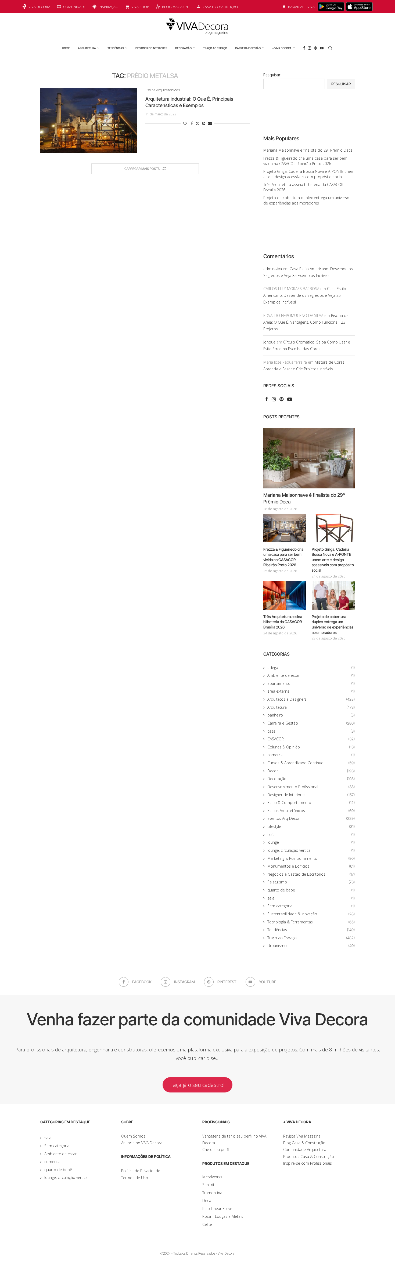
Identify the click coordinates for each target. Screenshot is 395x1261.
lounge (311, 842)
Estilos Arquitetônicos (311, 810)
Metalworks (212, 1176)
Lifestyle (311, 826)
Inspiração (109, 6)
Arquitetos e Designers (311, 699)
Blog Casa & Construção (304, 1142)
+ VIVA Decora (282, 48)
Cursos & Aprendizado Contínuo (311, 762)
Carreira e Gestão (248, 48)
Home (66, 48)
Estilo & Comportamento (311, 802)
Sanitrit (208, 1184)
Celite (207, 1224)
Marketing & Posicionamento (311, 858)
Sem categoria (311, 905)
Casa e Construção (220, 6)
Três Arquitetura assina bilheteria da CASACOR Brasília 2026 (282, 621)
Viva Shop (140, 6)
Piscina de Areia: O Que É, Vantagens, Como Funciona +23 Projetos (306, 322)
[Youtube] (322, 48)
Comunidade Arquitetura (304, 1149)
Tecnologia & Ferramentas (311, 921)
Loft (311, 834)
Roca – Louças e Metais (222, 1216)
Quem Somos (133, 1136)
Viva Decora (39, 6)
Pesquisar (271, 74)
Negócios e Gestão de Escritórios (311, 874)
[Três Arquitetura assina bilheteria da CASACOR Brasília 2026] (284, 595)
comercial (311, 754)
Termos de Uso (134, 1177)
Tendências (115, 48)
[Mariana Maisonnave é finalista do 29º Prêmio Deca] (309, 458)
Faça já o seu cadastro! (197, 1084)
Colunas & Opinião (311, 747)
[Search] (330, 48)
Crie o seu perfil (215, 1149)
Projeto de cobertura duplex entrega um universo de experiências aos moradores (306, 200)
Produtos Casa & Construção (308, 1156)
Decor (311, 770)
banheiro (311, 715)
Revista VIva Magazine (302, 1136)
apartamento (311, 683)
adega (311, 667)
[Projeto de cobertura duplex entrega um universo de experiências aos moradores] (333, 595)
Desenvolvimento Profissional (311, 786)
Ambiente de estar (311, 675)
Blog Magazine (176, 6)
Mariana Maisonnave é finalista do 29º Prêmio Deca (308, 150)
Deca (206, 1200)
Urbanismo (311, 945)
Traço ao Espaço (215, 48)
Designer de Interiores (151, 48)
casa (311, 731)
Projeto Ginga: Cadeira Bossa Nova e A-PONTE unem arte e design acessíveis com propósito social (308, 174)
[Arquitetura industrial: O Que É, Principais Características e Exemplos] (88, 120)
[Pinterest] (315, 48)
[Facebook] (304, 48)
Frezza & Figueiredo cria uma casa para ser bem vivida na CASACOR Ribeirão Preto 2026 (305, 161)
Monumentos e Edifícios (311, 866)
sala (311, 898)
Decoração (183, 48)
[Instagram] (309, 48)
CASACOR (311, 738)
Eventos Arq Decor (311, 818)
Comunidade (74, 6)
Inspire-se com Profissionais (307, 1163)
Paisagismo (311, 881)
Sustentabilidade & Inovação (311, 913)
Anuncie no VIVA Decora (141, 1142)
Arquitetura (87, 48)
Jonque (269, 342)
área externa (311, 691)
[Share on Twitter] (197, 123)
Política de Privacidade (140, 1170)
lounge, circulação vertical (311, 850)
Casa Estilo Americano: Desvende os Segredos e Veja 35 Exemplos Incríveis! (304, 295)
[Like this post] (185, 123)
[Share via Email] (210, 123)
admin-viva (272, 268)
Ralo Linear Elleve (217, 1208)
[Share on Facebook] (192, 123)
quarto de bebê (311, 890)
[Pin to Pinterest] (203, 123)
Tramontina (212, 1192)
